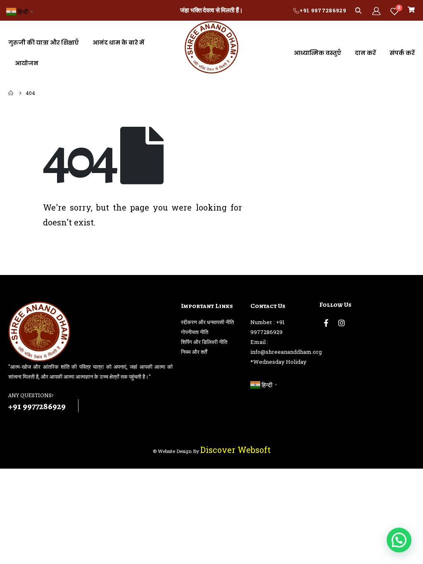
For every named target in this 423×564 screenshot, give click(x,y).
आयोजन (26, 63)
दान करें (365, 53)
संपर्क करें (402, 53)
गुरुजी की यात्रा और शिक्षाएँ (43, 42)
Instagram (341, 323)
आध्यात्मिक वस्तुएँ (317, 53)
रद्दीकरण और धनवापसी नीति (207, 322)
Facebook (326, 323)
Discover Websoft (235, 449)
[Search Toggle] (358, 10)
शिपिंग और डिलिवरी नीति (204, 342)
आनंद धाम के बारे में (118, 42)
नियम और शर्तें (194, 351)
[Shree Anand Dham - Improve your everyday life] (211, 47)
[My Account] (376, 10)
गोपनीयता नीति (194, 332)
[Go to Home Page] (11, 93)
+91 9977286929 (322, 10)
